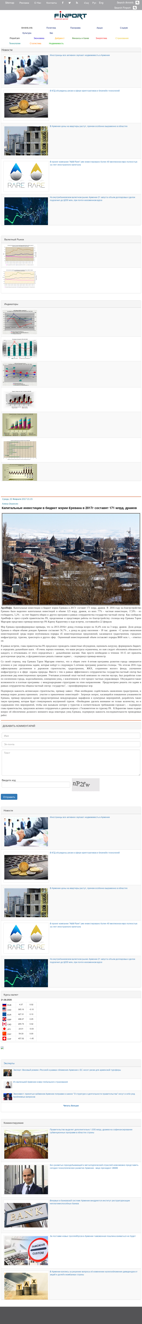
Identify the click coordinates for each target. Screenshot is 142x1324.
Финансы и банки (80, 38)
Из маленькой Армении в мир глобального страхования (40, 1081)
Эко (51, 32)
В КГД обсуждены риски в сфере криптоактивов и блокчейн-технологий (85, 90)
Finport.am (15, 38)
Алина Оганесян (10, 504)
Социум (124, 27)
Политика (51, 27)
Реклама (24, 2)
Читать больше (71, 1105)
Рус (94, 2)
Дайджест (60, 38)
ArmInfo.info (27, 27)
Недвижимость (56, 43)
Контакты (51, 2)
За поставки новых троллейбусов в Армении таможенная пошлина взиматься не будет (93, 1235)
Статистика (35, 43)
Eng (101, 2)
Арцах (100, 27)
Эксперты (9, 1063)
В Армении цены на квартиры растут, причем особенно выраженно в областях (88, 126)
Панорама (75, 27)
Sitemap (9, 2)
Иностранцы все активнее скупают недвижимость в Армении (80, 55)
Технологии (14, 43)
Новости (7, 50)
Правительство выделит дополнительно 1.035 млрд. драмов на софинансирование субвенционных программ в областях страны (91, 1131)
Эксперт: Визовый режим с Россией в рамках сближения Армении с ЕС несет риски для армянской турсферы (67, 1069)
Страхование (122, 38)
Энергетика (101, 38)
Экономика (39, 38)
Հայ (86, 2)
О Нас (37, 2)
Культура (27, 32)
